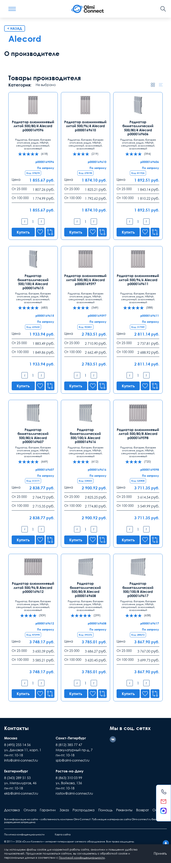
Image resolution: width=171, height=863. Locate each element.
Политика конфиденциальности (24, 834)
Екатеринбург (16, 771)
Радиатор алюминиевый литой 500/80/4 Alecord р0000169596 (33, 126)
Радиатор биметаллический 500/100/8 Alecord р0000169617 (137, 589)
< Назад (14, 28)
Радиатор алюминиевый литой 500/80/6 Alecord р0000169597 (85, 280)
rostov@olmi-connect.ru (74, 793)
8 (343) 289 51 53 (17, 778)
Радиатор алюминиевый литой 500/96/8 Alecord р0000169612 (33, 587)
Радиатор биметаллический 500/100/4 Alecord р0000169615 (33, 282)
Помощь (105, 810)
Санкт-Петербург (71, 738)
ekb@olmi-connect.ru (21, 793)
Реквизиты (124, 810)
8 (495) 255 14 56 (17, 745)
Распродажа (83, 810)
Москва (10, 738)
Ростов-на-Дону (69, 771)
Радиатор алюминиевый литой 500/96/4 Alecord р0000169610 (85, 126)
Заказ (64, 810)
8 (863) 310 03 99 (69, 778)
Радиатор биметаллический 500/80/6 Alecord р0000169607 (33, 436)
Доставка (12, 810)
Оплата (30, 810)
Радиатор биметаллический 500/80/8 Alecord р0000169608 (85, 589)
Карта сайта (62, 834)
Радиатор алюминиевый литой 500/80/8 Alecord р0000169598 (138, 434)
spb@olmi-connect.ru (72, 760)
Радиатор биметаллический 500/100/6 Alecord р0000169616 (85, 436)
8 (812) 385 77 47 (69, 745)
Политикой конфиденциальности (82, 857)
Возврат (142, 810)
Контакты (16, 728)
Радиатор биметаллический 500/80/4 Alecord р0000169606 (137, 128)
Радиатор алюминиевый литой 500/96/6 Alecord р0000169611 (138, 280)
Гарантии (48, 810)
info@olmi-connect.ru (21, 760)
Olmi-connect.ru (141, 819)
